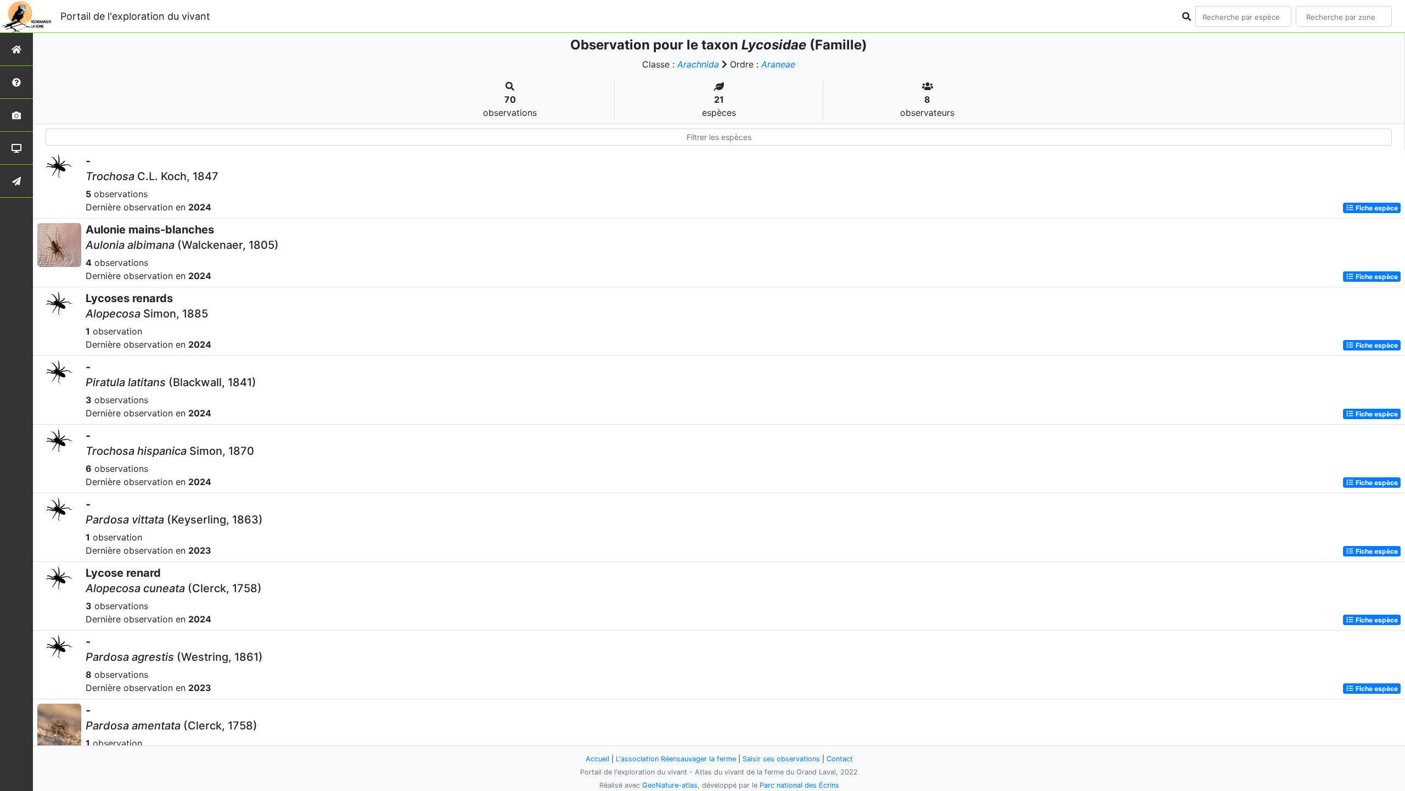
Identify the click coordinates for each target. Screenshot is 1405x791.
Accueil (597, 759)
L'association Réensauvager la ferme (676, 759)
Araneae (778, 64)
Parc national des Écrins (799, 785)
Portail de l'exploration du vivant (135, 16)
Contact (840, 759)
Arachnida (698, 64)
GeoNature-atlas (670, 785)
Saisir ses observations (781, 759)
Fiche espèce (1376, 208)
